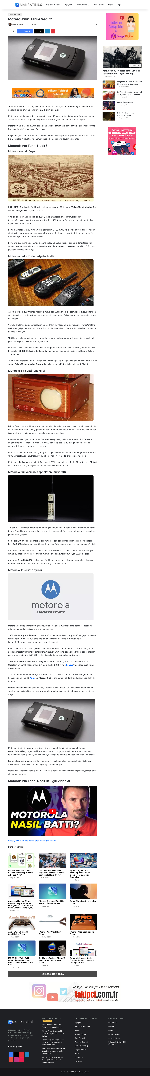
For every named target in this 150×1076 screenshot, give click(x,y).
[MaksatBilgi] (29, 4)
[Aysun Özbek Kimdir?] (109, 105)
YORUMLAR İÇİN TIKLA (53, 974)
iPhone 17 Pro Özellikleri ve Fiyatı (82, 933)
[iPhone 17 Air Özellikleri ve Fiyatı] (52, 922)
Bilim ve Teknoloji (81, 1046)
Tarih (77, 1053)
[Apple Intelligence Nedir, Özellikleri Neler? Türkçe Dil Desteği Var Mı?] (83, 948)
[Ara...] (127, 4)
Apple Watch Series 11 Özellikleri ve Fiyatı (18, 933)
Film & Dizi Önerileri (82, 1026)
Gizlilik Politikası (114, 1034)
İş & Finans (79, 1057)
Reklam (111, 1030)
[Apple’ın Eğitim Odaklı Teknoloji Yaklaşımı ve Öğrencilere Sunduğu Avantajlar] (83, 860)
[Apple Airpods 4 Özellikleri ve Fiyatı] (83, 891)
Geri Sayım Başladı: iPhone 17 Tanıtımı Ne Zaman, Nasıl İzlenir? (52, 960)
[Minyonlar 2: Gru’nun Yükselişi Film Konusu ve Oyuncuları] (109, 85)
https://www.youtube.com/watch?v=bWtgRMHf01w (32, 841)
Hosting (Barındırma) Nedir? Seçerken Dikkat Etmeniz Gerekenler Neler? (52, 1059)
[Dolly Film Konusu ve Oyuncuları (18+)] (109, 116)
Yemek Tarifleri (80, 1034)
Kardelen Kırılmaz (18, 25)
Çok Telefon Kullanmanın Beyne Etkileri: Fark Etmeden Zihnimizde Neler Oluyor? (52, 872)
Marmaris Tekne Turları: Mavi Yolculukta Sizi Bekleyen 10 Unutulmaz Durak (53, 1042)
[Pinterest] (53, 31)
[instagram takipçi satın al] (75, 992)
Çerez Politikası (114, 1038)
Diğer (119, 5)
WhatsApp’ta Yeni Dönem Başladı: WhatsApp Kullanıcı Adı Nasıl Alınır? (20, 872)
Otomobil (78, 1061)
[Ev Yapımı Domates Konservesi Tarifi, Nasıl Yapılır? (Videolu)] (109, 95)
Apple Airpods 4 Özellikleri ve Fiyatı (83, 902)
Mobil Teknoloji (14, 14)
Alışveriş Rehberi (53, 5)
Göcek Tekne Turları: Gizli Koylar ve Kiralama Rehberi (52, 1026)
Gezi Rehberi (80, 1038)
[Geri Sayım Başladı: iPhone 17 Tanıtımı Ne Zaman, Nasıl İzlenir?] (52, 948)
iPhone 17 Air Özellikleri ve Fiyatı (50, 933)
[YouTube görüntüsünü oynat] (52, 811)
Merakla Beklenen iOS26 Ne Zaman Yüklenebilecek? (51, 902)
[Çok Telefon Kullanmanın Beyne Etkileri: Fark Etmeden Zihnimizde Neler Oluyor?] (52, 860)
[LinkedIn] (47, 31)
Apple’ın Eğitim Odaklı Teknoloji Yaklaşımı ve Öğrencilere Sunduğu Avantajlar (80, 873)
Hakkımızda (112, 1023)
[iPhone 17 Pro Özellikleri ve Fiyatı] (83, 922)
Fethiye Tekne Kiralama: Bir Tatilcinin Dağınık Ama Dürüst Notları (53, 1033)
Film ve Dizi (99, 5)
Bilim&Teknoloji (83, 5)
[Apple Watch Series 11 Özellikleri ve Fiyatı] (22, 922)
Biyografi (68, 5)
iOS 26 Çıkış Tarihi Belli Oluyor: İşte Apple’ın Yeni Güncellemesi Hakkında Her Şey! (20, 961)
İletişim (111, 1026)
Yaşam (111, 5)
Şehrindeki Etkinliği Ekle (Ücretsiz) (117, 1043)
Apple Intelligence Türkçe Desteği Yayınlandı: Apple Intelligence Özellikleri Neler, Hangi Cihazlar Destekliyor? (20, 904)
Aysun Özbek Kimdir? (125, 102)
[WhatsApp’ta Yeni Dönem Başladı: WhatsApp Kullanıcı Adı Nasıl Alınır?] (22, 860)
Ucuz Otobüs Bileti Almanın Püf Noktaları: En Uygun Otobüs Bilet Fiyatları (53, 1051)
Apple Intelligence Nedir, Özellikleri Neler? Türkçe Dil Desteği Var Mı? (82, 960)
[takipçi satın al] (52, 93)
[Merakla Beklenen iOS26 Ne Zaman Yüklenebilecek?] (52, 891)
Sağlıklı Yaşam (80, 1050)
